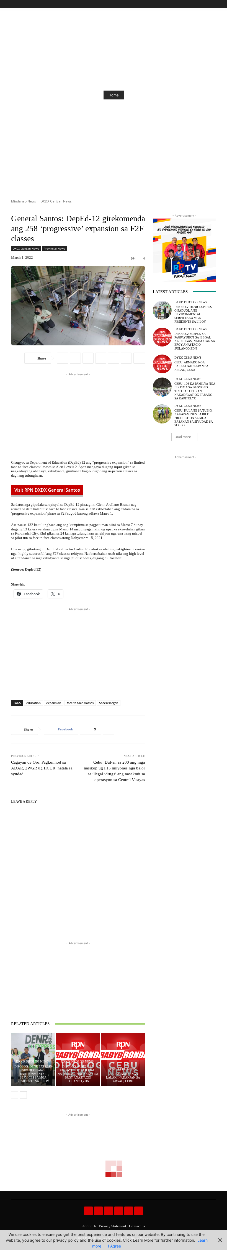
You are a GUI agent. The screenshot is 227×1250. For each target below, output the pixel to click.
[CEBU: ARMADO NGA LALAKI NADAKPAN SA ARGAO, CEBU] (123, 1059)
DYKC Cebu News (122, 1069)
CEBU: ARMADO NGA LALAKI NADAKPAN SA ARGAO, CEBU (123, 1077)
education (33, 703)
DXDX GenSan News (56, 201)
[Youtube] (213, 4)
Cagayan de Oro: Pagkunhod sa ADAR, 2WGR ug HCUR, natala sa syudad (42, 768)
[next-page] (23, 1094)
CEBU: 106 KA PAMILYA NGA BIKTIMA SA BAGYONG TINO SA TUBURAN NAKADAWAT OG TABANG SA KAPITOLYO (194, 391)
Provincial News (54, 248)
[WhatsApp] (88, 358)
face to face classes (80, 703)
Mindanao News (23, 201)
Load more (182, 436)
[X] (206, 4)
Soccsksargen (108, 703)
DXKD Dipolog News (32, 1061)
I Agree (114, 1246)
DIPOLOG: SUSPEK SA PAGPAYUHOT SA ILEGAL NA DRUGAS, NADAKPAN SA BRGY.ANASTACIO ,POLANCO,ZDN (78, 1074)
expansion (53, 703)
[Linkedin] (113, 358)
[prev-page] (14, 1094)
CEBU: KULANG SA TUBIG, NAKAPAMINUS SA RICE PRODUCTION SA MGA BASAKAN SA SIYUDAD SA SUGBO (193, 418)
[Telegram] (126, 358)
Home (55, 95)
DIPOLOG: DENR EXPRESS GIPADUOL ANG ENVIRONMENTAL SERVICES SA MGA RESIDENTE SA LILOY (33, 1074)
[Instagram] (194, 4)
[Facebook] (187, 4)
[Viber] (100, 358)
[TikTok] (200, 4)
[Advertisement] (78, 416)
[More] (139, 358)
